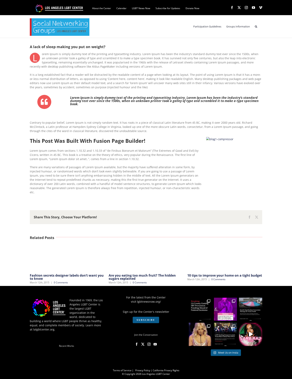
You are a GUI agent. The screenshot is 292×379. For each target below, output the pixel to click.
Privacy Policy (142, 370)
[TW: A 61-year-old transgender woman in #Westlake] (225, 334)
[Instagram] (149, 344)
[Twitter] (142, 344)
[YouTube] (155, 344)
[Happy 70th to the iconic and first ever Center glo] (200, 334)
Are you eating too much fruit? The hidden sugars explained (63, 277)
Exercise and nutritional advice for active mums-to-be (219, 277)
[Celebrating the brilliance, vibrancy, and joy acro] (225, 309)
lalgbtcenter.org (43, 329)
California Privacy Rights (166, 370)
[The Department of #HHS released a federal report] (250, 309)
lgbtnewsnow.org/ (149, 301)
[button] (256, 26)
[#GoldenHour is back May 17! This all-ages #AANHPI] (250, 334)
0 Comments (61, 282)
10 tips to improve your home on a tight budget (146, 275)
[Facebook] (136, 344)
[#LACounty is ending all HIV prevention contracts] (200, 309)
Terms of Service (122, 370)
